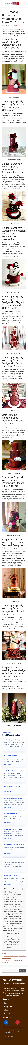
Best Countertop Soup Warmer (13, 941)
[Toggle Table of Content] (23, 889)
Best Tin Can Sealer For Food (13, 948)
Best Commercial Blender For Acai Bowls (14, 935)
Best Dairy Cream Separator (13, 939)
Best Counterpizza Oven (12, 944)
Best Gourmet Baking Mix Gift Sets (14, 931)
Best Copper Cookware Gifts (11, 755)
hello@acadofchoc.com (14, 1014)
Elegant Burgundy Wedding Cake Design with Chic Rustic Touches (14, 891)
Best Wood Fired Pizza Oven (11, 860)
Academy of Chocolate (13, 980)
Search (22, 970)
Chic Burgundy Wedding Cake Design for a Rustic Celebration (14, 913)
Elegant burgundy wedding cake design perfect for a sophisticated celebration (14, 902)
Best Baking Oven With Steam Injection (14, 829)
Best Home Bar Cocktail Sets (13, 933)
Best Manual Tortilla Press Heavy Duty (14, 798)
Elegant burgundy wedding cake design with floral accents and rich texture (14, 927)
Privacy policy (9, 1036)
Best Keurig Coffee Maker (12, 938)
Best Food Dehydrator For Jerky (12, 740)
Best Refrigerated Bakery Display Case (14, 771)
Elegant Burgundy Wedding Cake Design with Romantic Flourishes (14, 898)
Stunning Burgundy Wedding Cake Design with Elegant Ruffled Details (13, 924)
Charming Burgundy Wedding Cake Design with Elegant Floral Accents (12, 917)
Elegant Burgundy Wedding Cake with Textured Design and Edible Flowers (13, 920)
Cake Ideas (7, 954)
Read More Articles (9, 930)
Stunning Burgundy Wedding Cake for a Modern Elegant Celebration (14, 895)
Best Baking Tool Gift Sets (10, 875)
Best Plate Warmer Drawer (10, 813)
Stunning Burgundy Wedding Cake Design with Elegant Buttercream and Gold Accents (13, 906)
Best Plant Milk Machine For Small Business (14, 946)
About (6, 1010)
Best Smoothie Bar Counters (13, 942)
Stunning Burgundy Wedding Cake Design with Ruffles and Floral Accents (13, 910)
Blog (5, 1003)
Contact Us (8, 1012)
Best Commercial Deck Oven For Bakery (14, 844)
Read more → (7, 749)
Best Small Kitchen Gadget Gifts (12, 786)
